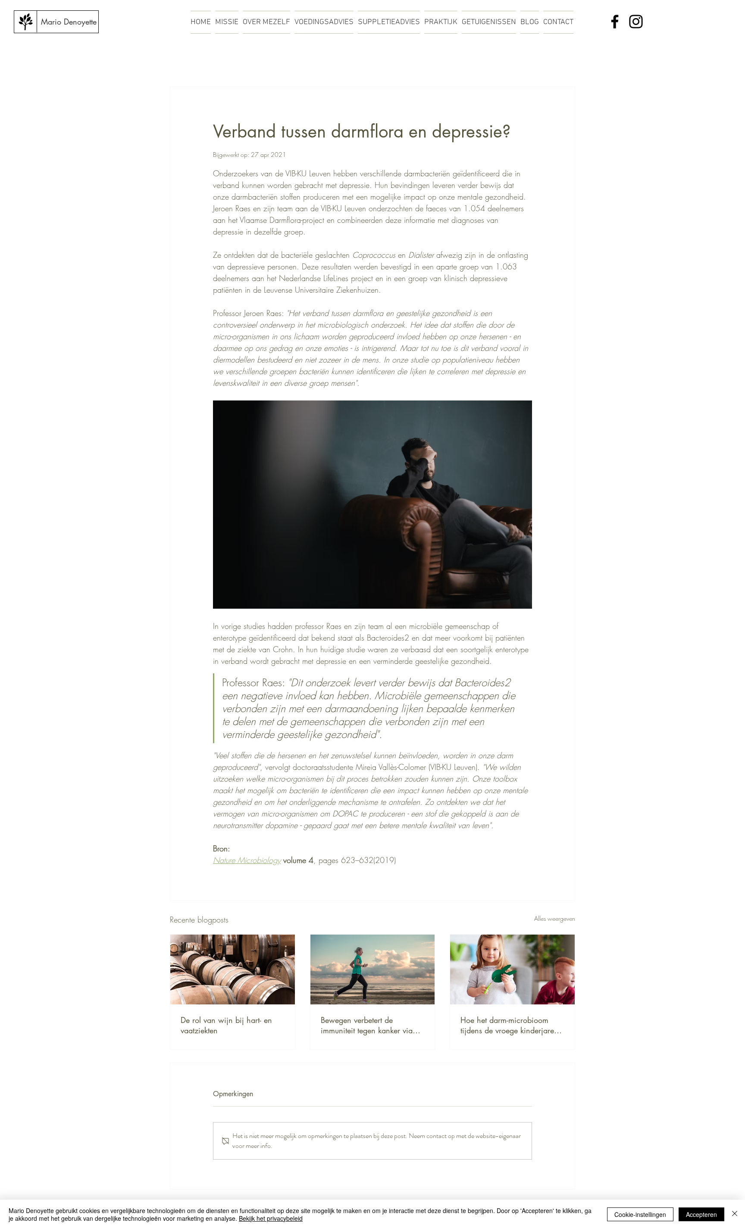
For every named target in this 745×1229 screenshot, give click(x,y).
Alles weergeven (554, 918)
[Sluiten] (734, 1214)
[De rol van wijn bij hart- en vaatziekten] (232, 969)
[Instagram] (636, 22)
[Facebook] (615, 22)
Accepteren (701, 1214)
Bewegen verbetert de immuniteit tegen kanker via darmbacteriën (367, 1025)
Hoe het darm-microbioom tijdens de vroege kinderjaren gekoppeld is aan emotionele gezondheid (509, 1025)
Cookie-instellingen (640, 1214)
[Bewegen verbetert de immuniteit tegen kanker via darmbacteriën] (372, 969)
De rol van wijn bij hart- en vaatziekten (226, 1025)
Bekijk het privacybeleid (271, 1218)
